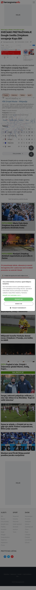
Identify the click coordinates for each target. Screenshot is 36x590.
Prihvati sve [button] (19, 299)
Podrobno (24, 293)
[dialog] (18, 295)
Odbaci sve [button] (18, 303)
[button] (18, 295)
